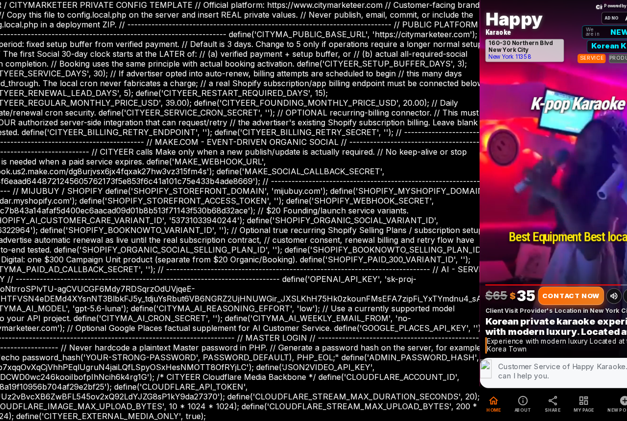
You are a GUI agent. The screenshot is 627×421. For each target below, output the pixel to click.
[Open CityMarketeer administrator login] (598, 6)
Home (493, 404)
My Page (584, 404)
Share (552, 404)
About (522, 404)
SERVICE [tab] (591, 58)
